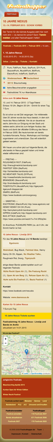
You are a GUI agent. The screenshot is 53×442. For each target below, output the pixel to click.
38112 (10, 83)
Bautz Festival (36, 280)
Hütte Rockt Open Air (13, 271)
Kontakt (33, 62)
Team (39, 429)
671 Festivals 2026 (39, 417)
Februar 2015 (34, 46)
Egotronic (14, 243)
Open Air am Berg (15, 276)
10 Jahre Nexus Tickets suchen (20, 316)
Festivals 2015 (20, 46)
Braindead (8, 250)
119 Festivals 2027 (39, 414)
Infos (5, 62)
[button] (26, 352)
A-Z (25, 404)
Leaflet (25, 373)
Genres (37, 401)
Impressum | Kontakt (19, 434)
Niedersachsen (14, 78)
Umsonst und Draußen (38, 404)
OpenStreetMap (36, 373)
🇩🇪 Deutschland (31, 78)
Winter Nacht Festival (11, 394)
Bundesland (11, 404)
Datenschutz (36, 434)
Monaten (28, 401)
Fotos (33, 14)
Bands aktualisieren (14, 417)
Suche (43, 14)
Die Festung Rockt (37, 271)
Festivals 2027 (14, 421)
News (23, 14)
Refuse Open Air (37, 276)
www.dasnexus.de (20, 297)
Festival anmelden (14, 414)
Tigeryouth (30, 258)
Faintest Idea (32, 250)
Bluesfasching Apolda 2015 (14, 385)
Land (45, 401)
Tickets (23, 62)
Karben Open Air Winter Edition (15, 390)
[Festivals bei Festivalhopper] (26, 6)
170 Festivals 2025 (39, 421)
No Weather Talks (32, 254)
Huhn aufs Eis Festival (14, 280)
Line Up (14, 62)
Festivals (11, 14)
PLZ (19, 404)
